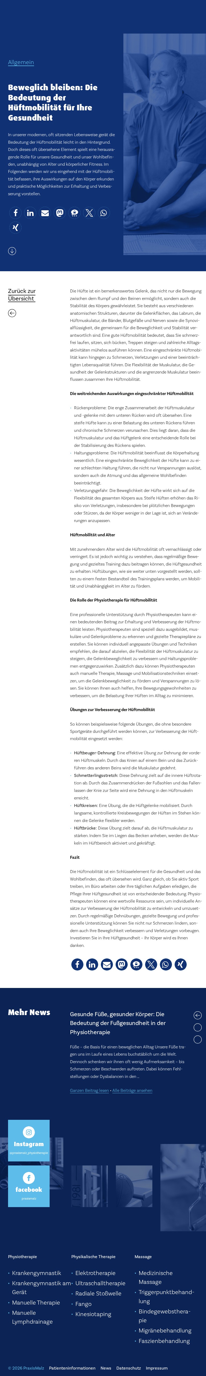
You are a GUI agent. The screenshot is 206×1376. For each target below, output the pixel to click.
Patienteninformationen (72, 1368)
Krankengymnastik (36, 1272)
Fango (83, 1303)
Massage (143, 1256)
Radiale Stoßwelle (98, 1293)
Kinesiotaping (93, 1313)
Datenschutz (128, 1368)
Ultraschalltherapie (100, 1283)
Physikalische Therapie (93, 1256)
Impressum (157, 1368)
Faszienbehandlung (164, 1340)
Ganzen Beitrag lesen (89, 1057)
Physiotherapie (22, 1256)
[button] (15, 213)
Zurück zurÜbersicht (22, 294)
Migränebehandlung (165, 1330)
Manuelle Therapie (36, 1302)
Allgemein (21, 62)
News (106, 1368)
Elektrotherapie (95, 1272)
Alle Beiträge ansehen (132, 1057)
